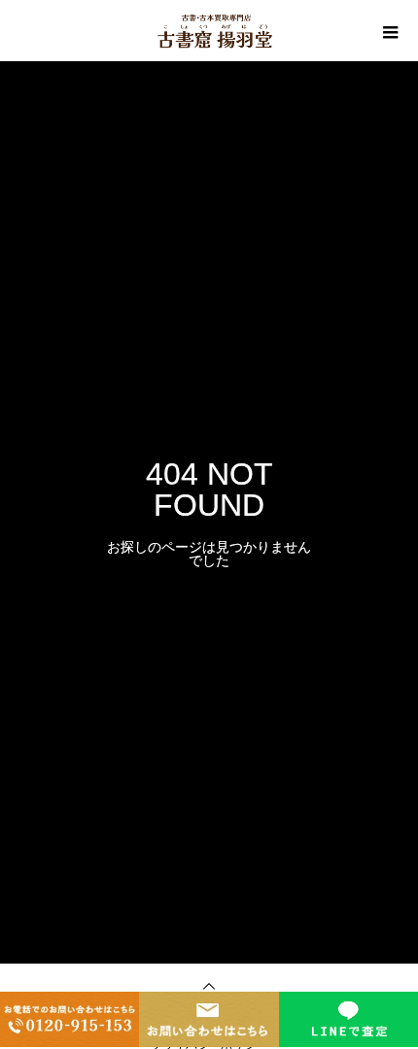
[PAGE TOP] (209, 988)
